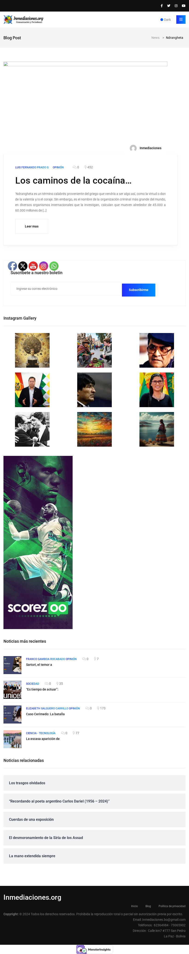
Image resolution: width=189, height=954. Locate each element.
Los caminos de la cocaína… (73, 180)
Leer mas (31, 226)
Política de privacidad (172, 906)
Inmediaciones (150, 148)
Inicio (134, 906)
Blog (148, 906)
